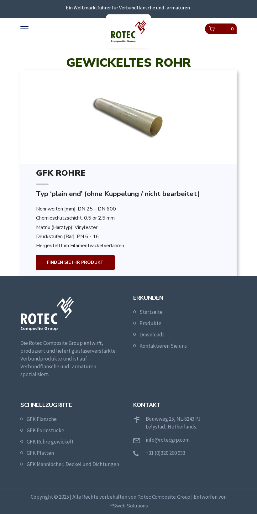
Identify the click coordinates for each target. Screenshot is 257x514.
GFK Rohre (61, 173)
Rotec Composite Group (163, 497)
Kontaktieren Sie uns (163, 345)
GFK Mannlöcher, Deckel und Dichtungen (73, 464)
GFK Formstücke (45, 430)
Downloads (152, 334)
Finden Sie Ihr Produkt (75, 262)
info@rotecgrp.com (168, 439)
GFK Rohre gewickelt (50, 441)
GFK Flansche (42, 419)
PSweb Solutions (128, 505)
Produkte (150, 323)
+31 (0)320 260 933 (165, 452)
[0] (212, 29)
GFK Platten (40, 452)
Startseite (151, 312)
